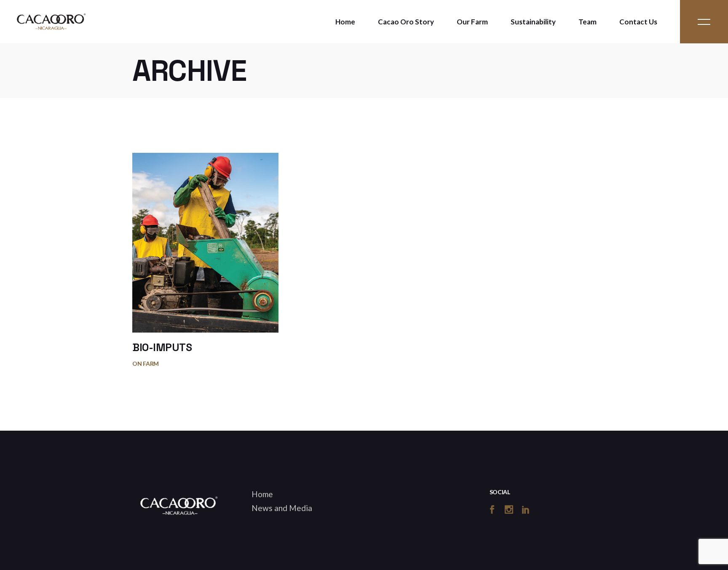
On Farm (145, 363)
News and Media (282, 508)
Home (262, 494)
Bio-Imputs (162, 347)
